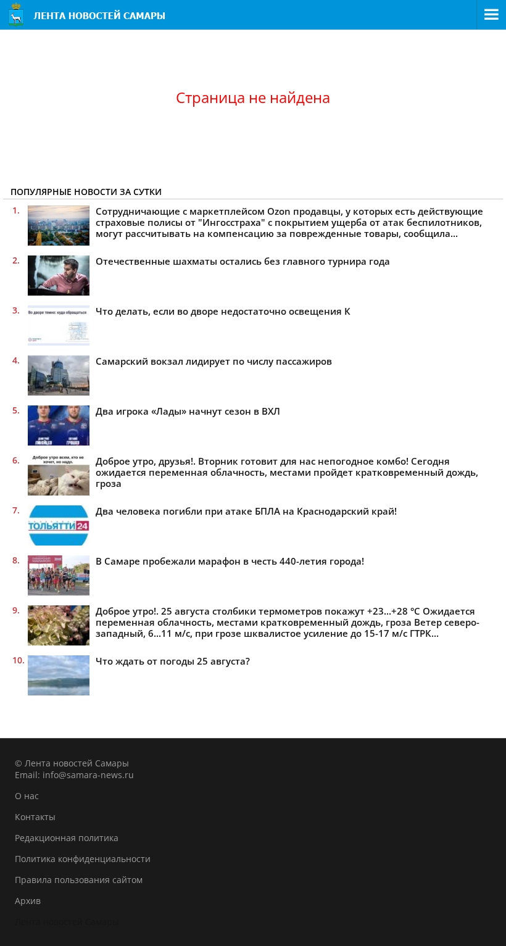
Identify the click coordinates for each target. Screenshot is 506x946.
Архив (28, 901)
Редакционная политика (66, 838)
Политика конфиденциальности (83, 859)
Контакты (35, 817)
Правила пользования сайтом (79, 880)
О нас (27, 796)
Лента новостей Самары (67, 921)
